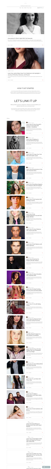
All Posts (8, 118)
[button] (43, 118)
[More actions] (42, 122)
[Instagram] (39, 7)
